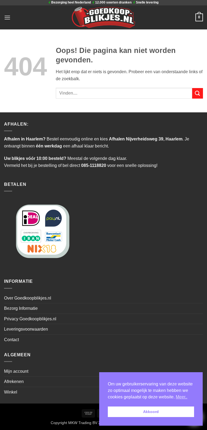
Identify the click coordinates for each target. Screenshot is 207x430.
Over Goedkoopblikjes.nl (27, 298)
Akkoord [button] (151, 411)
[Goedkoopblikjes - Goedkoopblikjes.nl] (104, 17)
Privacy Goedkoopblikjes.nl (30, 319)
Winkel (10, 392)
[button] (7, 17)
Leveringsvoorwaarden (26, 329)
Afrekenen (14, 381)
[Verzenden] (197, 93)
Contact (11, 339)
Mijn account (16, 371)
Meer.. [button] (181, 397)
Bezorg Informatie (21, 308)
